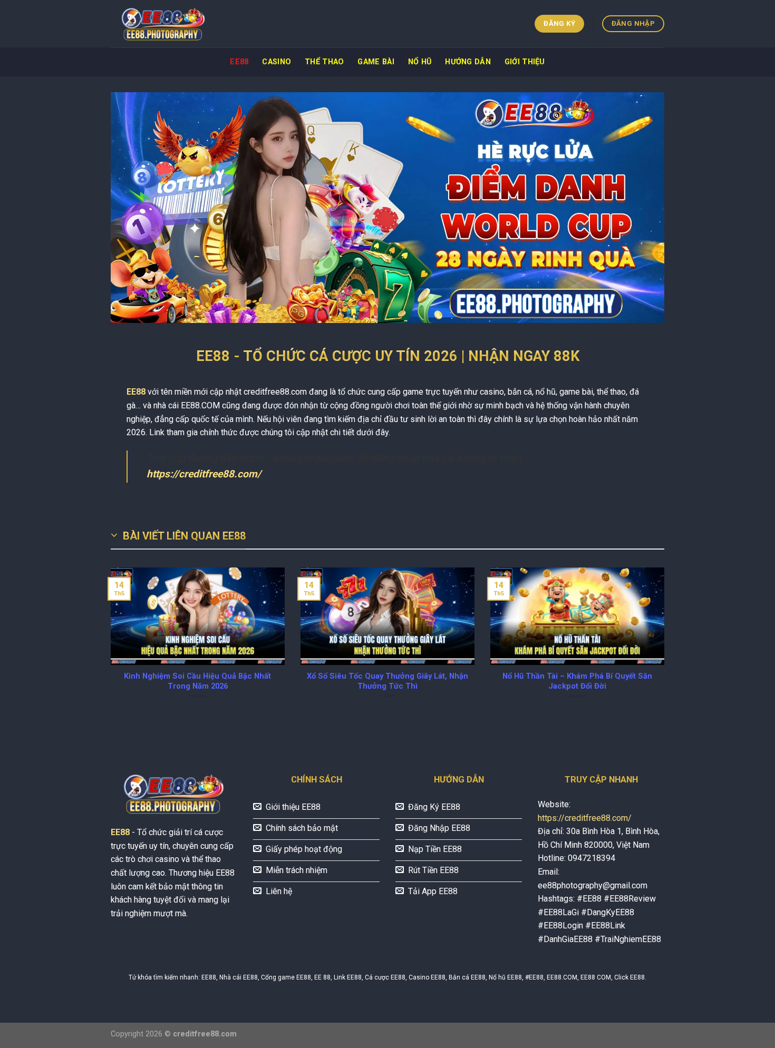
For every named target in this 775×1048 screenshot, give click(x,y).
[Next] (666, 645)
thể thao (324, 61)
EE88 (239, 61)
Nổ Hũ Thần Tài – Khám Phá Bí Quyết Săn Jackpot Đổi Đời (577, 681)
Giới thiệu (525, 61)
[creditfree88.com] (163, 24)
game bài (375, 61)
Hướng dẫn (468, 61)
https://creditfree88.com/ (204, 474)
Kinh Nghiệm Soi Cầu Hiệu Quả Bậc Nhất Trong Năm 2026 (197, 681)
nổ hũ (419, 61)
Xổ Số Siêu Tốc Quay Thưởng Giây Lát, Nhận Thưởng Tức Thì (387, 681)
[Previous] (109, 645)
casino (276, 61)
